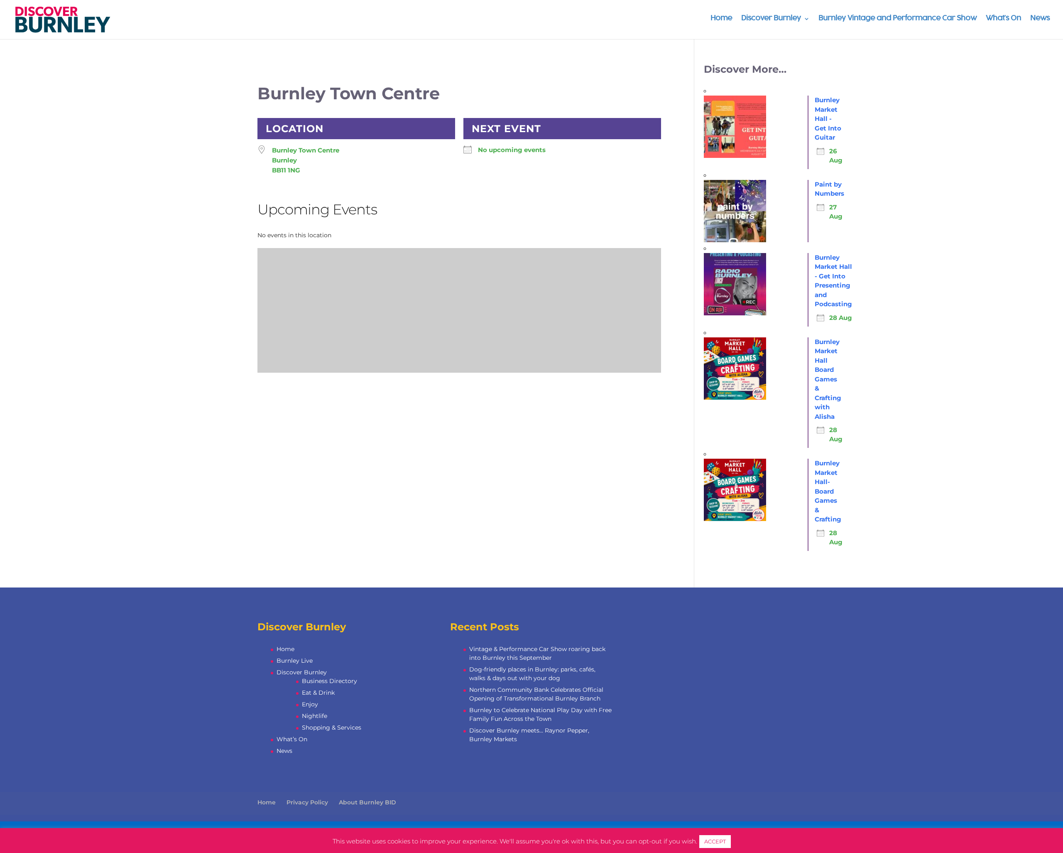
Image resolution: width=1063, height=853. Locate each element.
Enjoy (310, 704)
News (1040, 19)
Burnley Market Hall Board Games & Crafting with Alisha (828, 379)
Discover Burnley (771, 19)
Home (721, 19)
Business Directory (329, 681)
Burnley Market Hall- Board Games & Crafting (828, 491)
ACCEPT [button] (715, 841)
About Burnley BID (367, 802)
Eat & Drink (318, 692)
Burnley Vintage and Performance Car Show (897, 19)
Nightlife (314, 716)
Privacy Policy (307, 802)
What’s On (1003, 19)
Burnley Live (295, 660)
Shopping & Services (331, 727)
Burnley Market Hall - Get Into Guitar (828, 118)
